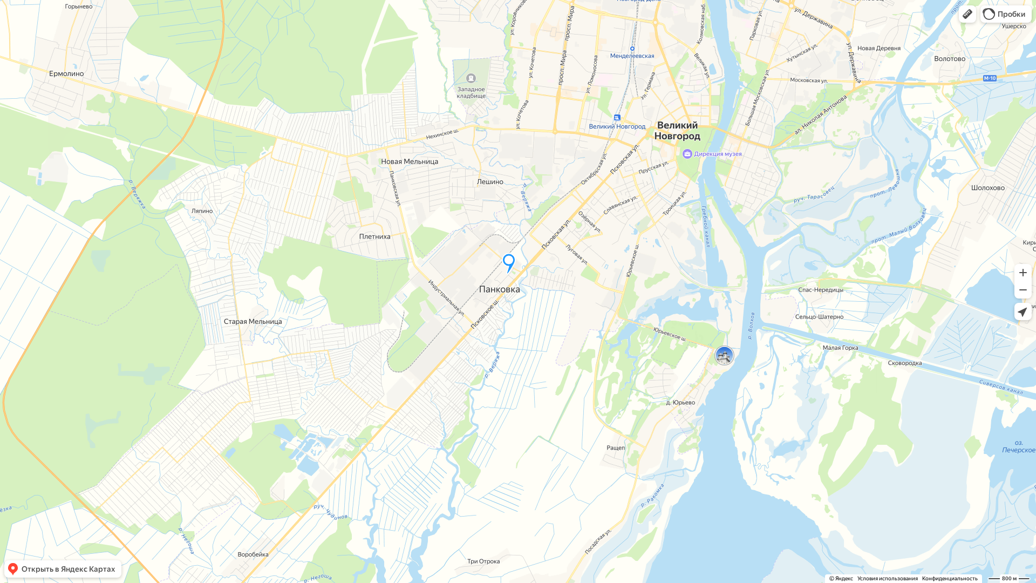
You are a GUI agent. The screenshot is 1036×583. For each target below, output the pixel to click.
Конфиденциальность (950, 578)
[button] (967, 14)
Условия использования (887, 578)
